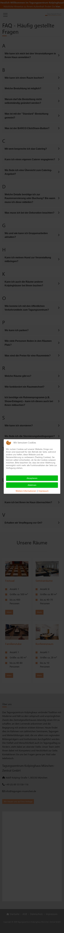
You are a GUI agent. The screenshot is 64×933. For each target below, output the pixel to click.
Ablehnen (32, 485)
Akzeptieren (32, 478)
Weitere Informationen (26, 490)
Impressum (43, 490)
